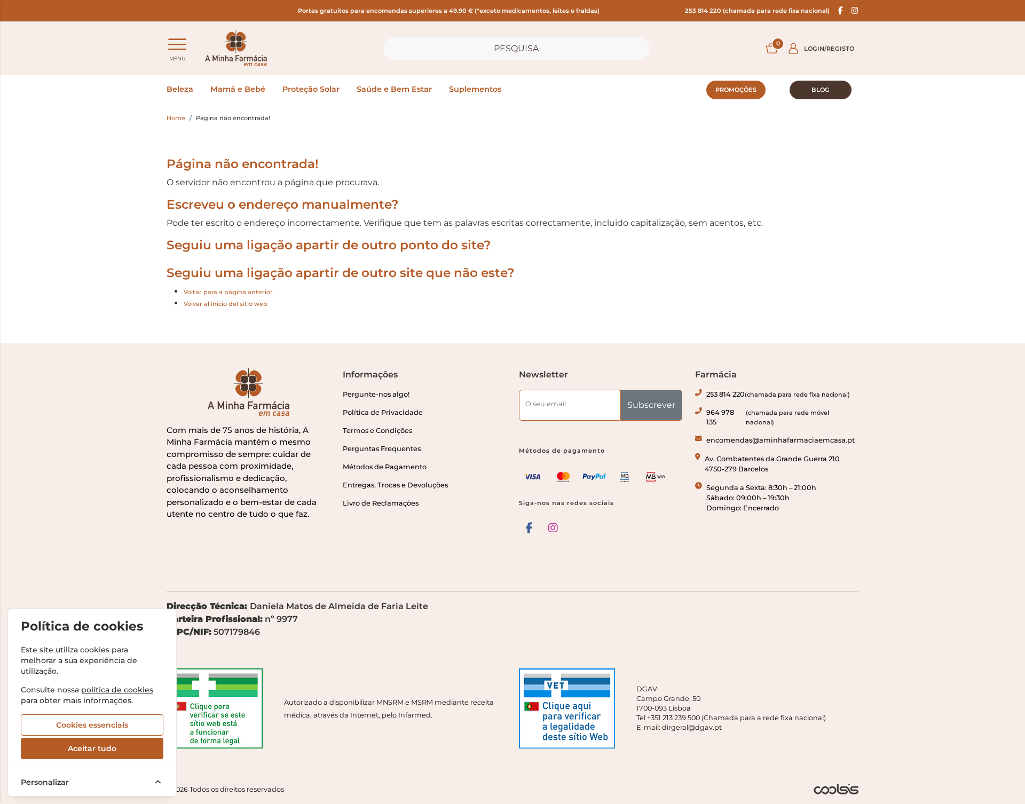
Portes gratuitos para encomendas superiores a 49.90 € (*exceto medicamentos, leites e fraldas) (449, 10)
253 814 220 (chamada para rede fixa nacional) (757, 10)
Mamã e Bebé (237, 89)
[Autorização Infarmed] (219, 708)
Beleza (180, 89)
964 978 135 (767, 417)
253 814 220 (778, 394)
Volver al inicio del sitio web (225, 304)
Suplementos (475, 89)
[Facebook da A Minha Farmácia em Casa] (529, 528)
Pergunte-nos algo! (376, 394)
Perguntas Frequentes (382, 449)
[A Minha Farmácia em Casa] (236, 48)
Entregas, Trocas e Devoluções (395, 485)
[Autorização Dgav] (571, 708)
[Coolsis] (836, 789)
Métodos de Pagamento (385, 467)
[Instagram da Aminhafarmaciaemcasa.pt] (854, 10)
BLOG (820, 89)
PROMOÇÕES (735, 89)
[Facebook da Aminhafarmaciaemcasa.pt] (840, 10)
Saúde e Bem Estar (394, 89)
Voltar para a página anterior (228, 292)
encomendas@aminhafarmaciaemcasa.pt (780, 440)
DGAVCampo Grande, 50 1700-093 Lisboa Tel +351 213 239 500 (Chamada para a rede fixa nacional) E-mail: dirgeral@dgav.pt (731, 708)
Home (176, 118)
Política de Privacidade (383, 412)
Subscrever (651, 405)
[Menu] (177, 44)
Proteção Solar (311, 89)
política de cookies (117, 690)
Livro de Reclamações (381, 503)
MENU (177, 58)
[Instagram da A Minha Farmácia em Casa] (553, 528)
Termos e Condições (377, 431)
